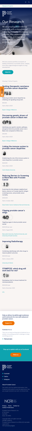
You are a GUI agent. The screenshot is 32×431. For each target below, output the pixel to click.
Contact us (16, 406)
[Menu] (25, 2)
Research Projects (7, 6)
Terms (9, 406)
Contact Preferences (8, 407)
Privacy (4, 406)
